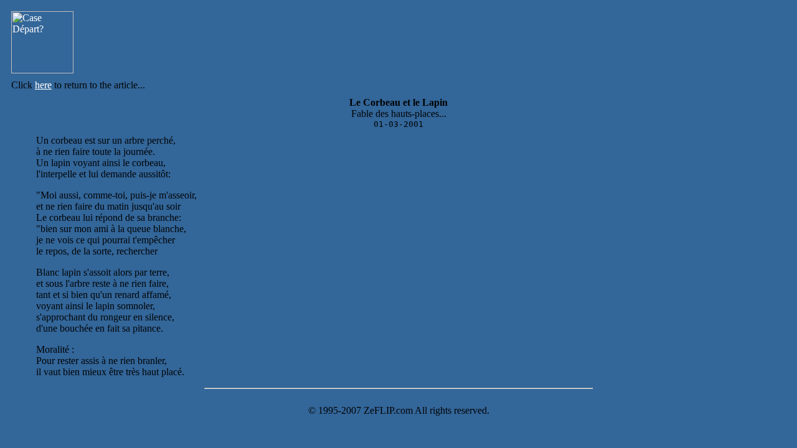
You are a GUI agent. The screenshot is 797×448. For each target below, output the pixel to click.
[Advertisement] (432, 42)
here (43, 85)
